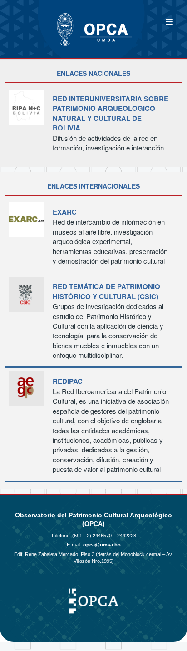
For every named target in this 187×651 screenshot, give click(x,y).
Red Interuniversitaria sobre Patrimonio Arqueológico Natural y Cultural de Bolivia (110, 113)
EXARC (65, 212)
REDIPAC (68, 381)
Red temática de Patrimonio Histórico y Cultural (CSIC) (106, 291)
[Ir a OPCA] (36, 24)
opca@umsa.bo (102, 544)
